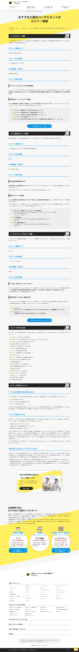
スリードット (58, 594)
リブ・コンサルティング (29, 598)
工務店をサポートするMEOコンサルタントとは (29, 614)
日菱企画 (11, 592)
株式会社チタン (12, 600)
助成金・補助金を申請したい (60, 607)
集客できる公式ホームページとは (46, 611)
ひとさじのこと (12, 598)
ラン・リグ (27, 594)
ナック (11, 585)
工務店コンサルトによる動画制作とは (16, 607)
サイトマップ (68, 650)
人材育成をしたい (28, 609)
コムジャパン (27, 600)
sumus (57, 587)
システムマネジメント (59, 590)
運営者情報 (11, 633)
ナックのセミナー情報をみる (17, 550)
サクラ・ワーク (43, 592)
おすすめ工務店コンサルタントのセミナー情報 (18, 619)
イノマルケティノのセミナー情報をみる (60, 550)
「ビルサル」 (20, 2)
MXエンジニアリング (43, 596)
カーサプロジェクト (13, 587)
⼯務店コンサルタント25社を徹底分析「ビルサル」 (42, 574)
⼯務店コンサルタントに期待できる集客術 (31, 7)
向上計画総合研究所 (13, 594)
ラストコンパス (27, 587)
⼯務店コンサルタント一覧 (13, 7)
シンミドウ (27, 592)
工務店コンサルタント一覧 (14, 583)
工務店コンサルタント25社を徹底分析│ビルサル (21, 650)
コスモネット (42, 598)
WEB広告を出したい (43, 607)
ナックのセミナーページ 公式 (39, 126)
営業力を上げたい (43, 609)
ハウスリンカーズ (43, 594)
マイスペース (27, 596)
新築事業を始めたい (13, 611)
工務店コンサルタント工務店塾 (15, 596)
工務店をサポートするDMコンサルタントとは (13, 614)
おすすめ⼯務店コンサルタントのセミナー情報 (48, 7)
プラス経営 (27, 585)
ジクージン (11, 590)
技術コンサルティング (59, 598)
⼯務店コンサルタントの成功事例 (65, 7)
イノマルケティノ (43, 585)
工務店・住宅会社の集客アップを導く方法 (17, 629)
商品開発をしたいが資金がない (15, 609)
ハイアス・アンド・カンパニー (61, 585)
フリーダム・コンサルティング (61, 592)
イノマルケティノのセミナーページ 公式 (39, 320)
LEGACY (41, 587)
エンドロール (27, 590)
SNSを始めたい (58, 611)
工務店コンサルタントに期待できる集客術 (17, 604)
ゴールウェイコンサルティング (45, 590)
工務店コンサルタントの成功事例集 (15, 624)
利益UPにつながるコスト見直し (30, 611)
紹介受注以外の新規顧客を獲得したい (62, 609)
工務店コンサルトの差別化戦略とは (31, 607)
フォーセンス (58, 596)
